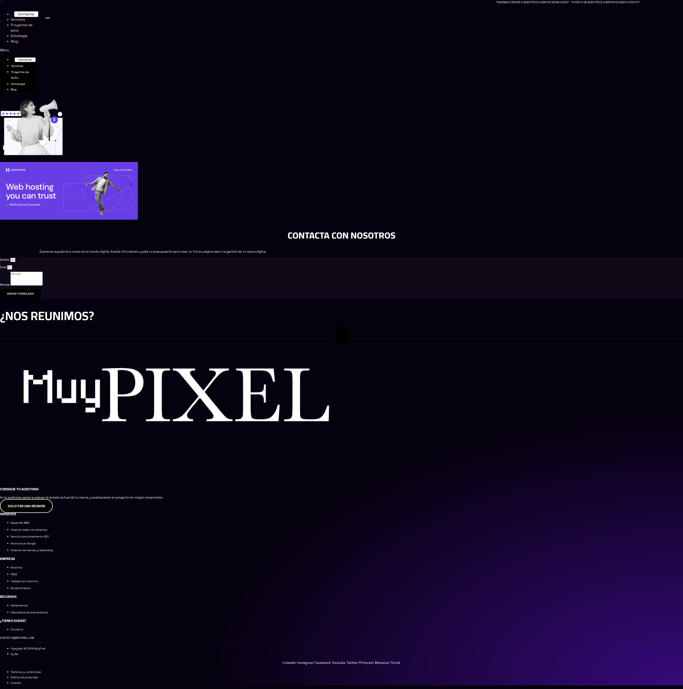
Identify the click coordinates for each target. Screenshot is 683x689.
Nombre (5, 259)
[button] (18, 50)
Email (3, 267)
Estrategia (19, 36)
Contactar (26, 14)
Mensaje (5, 284)
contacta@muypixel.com (17, 638)
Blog (14, 41)
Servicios (18, 19)
